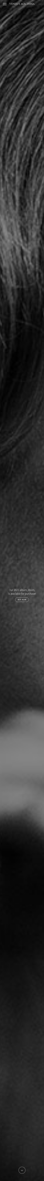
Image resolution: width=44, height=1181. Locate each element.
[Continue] (22, 1170)
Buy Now (22, 599)
